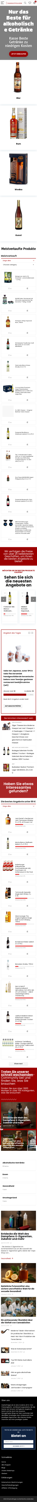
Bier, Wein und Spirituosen (20, 747)
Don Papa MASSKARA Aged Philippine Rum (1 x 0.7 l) (24, 478)
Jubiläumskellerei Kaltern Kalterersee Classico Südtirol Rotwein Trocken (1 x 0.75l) (24, 1018)
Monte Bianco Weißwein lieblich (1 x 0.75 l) (23, 843)
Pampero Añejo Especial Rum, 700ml (23, 321)
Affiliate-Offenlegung (9, 1488)
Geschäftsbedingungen (10, 1485)
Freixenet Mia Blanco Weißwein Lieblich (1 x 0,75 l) (24, 433)
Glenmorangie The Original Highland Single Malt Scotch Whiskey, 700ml (23, 919)
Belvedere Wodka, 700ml (24, 964)
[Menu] (2, 3)
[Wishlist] (30, 3)
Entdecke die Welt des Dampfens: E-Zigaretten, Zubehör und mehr (16, 1236)
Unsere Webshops (8, 1471)
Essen (5, 1174)
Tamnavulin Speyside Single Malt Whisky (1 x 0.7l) (23, 894)
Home (4, 1462)
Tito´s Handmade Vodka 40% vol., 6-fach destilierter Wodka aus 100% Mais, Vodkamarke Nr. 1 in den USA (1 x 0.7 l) (24, 458)
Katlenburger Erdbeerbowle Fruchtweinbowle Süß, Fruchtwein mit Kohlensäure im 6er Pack (24, 868)
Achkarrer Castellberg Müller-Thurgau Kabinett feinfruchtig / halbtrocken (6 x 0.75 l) (24, 1044)
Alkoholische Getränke (13, 1163)
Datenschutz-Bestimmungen (12, 1482)
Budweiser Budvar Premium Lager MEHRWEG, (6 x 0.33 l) (23, 770)
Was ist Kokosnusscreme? (21, 1349)
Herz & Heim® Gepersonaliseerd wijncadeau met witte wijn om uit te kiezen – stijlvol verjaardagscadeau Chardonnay (24, 991)
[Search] (25, 3)
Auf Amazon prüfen (13, 706)
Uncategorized (16, 722)
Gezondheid (8, 1186)
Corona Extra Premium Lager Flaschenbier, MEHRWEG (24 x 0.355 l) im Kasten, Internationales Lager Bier (24, 391)
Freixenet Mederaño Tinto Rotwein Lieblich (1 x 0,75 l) (23, 500)
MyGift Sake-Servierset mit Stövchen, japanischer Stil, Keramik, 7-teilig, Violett (24, 300)
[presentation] (3, 599)
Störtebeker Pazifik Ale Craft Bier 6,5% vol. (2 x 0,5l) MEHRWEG (24, 344)
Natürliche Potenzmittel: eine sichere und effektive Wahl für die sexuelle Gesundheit (17, 1289)
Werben (4, 1473)
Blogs (3, 1468)
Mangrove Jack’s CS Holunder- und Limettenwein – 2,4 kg (24, 278)
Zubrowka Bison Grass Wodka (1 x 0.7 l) (22, 366)
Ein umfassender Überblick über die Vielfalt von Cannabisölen (17, 1321)
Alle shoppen (6, 1465)
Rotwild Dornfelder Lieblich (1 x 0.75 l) (24, 943)
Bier (13, 764)
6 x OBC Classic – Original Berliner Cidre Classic (23, 411)
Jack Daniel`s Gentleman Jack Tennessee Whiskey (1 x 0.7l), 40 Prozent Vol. (24, 820)
